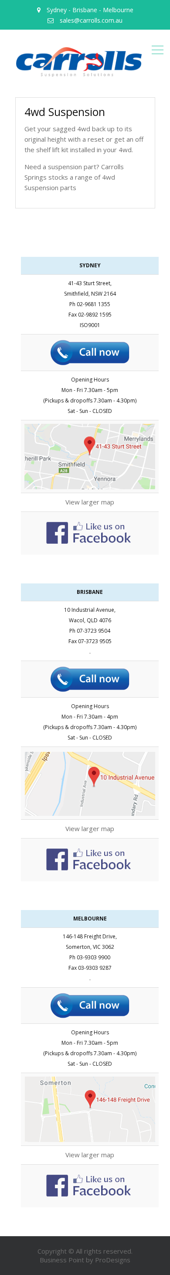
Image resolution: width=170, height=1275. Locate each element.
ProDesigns (112, 1259)
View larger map (89, 502)
